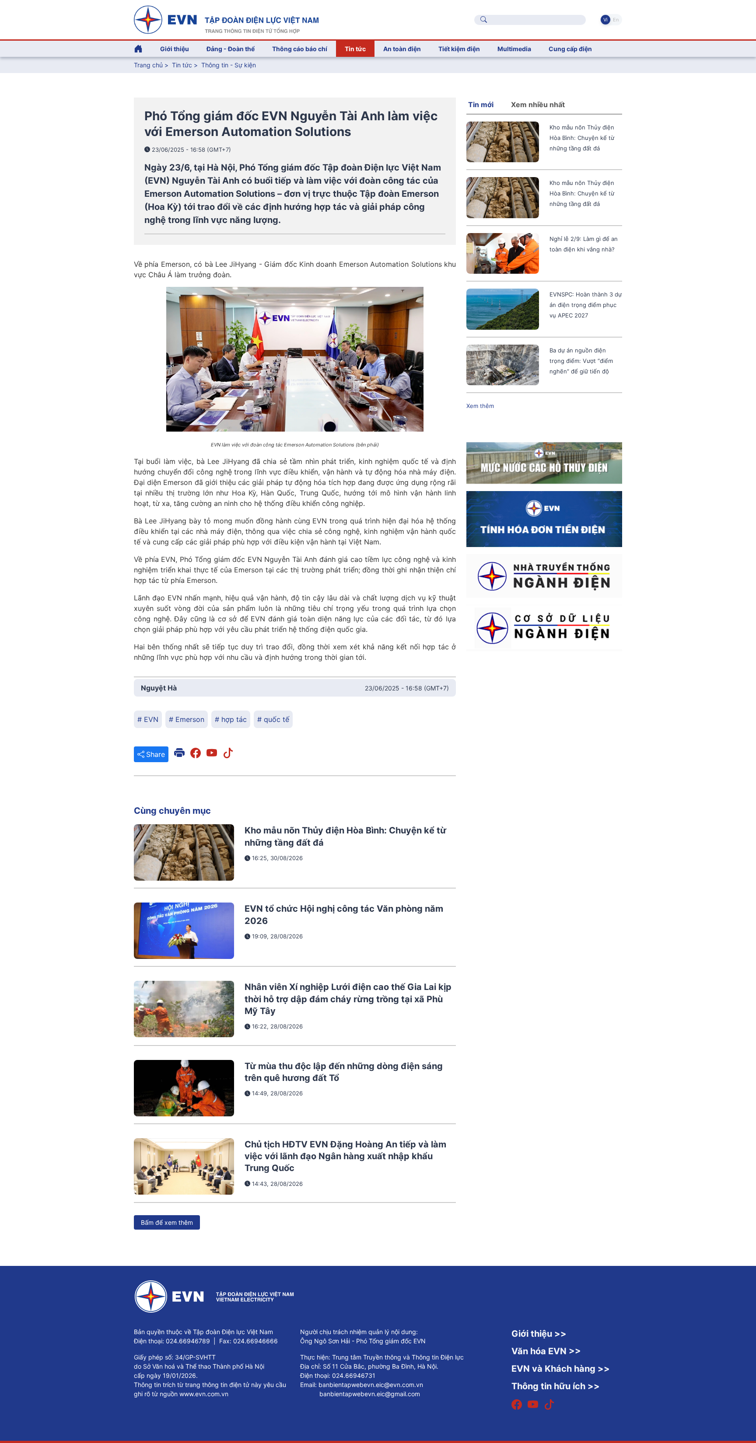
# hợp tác (231, 719)
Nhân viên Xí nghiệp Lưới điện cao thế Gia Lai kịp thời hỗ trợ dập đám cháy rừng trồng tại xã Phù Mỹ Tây (348, 999)
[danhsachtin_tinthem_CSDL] (544, 627)
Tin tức (183, 65)
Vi (605, 20)
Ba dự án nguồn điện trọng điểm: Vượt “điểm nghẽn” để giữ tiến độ (581, 361)
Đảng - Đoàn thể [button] (230, 48)
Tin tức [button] (355, 48)
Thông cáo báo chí (299, 48)
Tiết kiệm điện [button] (459, 48)
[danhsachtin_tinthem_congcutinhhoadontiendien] (544, 518)
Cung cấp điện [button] (570, 48)
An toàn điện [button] (402, 48)
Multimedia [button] (514, 48)
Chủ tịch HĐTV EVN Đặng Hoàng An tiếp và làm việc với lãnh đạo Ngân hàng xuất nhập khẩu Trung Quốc (345, 1156)
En (616, 20)
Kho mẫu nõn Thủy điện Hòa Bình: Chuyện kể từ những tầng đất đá (582, 138)
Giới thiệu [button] (174, 48)
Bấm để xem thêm (167, 1222)
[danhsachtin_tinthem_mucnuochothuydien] (544, 462)
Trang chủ (148, 65)
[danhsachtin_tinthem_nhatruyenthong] (544, 575)
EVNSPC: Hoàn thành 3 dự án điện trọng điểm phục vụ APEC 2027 (586, 305)
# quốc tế (273, 719)
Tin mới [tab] (481, 104)
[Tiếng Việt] (226, 18)
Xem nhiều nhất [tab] (538, 104)
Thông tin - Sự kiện (228, 65)
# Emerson (186, 719)
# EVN (147, 719)
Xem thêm (480, 405)
